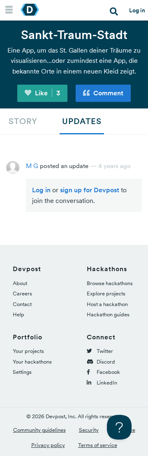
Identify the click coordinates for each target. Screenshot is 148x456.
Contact (22, 304)
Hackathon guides (108, 314)
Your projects (28, 351)
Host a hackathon (107, 304)
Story (23, 121)
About (20, 283)
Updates (82, 121)
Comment (107, 93)
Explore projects (106, 293)
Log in (137, 10)
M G (32, 166)
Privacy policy (48, 445)
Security (89, 429)
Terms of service (97, 445)
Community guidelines (39, 429)
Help (18, 314)
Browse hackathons (110, 283)
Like (46, 93)
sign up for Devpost (89, 190)
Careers (22, 293)
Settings (22, 371)
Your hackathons (32, 361)
